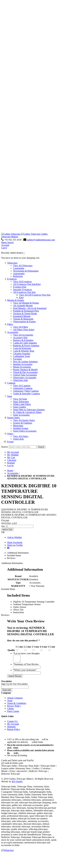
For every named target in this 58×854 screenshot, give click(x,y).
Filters (10, 324)
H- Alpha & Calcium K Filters (27, 412)
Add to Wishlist (14, 537)
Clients (10, 708)
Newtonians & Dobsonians (26, 271)
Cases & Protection (22, 348)
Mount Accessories (22, 367)
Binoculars (18, 425)
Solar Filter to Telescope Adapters (29, 409)
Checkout (11, 460)
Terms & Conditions (16, 703)
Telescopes (12, 263)
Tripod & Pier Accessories (25, 372)
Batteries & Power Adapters (26, 345)
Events (10, 441)
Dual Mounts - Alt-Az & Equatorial (29, 308)
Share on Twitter (15, 545)
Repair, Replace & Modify (25, 369)
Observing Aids (20, 380)
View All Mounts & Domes (26, 303)
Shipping (11, 726)
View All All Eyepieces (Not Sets (34, 295)
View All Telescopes (22, 265)
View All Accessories (23, 335)
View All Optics (20, 436)
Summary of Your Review (26, 664)
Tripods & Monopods (23, 319)
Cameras (11, 383)
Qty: (3, 526)
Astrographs (19, 273)
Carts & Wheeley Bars (23, 351)
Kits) (21, 297)
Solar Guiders (19, 407)
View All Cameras (21, 385)
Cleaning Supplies (21, 353)
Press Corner (13, 711)
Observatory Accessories (24, 377)
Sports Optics (13, 417)
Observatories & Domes (24, 321)
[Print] (8, 547)
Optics (10, 433)
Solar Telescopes (21, 401)
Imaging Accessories (22, 364)
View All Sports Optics (24, 420)
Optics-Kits (18, 439)
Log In (10, 465)
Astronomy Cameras (22, 388)
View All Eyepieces (22, 281)
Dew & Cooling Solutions (25, 361)
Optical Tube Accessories (25, 375)
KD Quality (17, 781)
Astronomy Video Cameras (26, 391)
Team (9, 700)
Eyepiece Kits (19, 287)
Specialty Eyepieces (22, 289)
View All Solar (20, 399)
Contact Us (12, 721)
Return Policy (13, 729)
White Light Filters (22, 404)
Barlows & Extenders (23, 340)
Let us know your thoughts (26, 653)
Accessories (12, 332)
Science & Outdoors (22, 423)
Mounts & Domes (15, 300)
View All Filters (20, 327)
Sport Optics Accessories (24, 431)
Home (10, 470)
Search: (4, 447)
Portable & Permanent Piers (26, 311)
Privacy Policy (14, 706)
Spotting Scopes (20, 428)
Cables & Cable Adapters (25, 343)
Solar (9, 396)
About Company (15, 698)
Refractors (18, 276)
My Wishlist (12, 455)
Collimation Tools (21, 356)
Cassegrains (18, 268)
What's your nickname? (24, 670)
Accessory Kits (20, 337)
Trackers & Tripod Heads (25, 313)
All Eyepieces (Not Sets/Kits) (27, 284)
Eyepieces (12, 279)
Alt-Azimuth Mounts (23, 305)
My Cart (11, 457)
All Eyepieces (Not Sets (24, 292)
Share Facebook (14, 542)
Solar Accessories (21, 415)
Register (11, 463)
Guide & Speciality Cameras (26, 393)
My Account (13, 452)
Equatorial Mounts (21, 316)
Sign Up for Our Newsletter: (14, 684)
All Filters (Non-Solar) (23, 329)
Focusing (17, 359)
